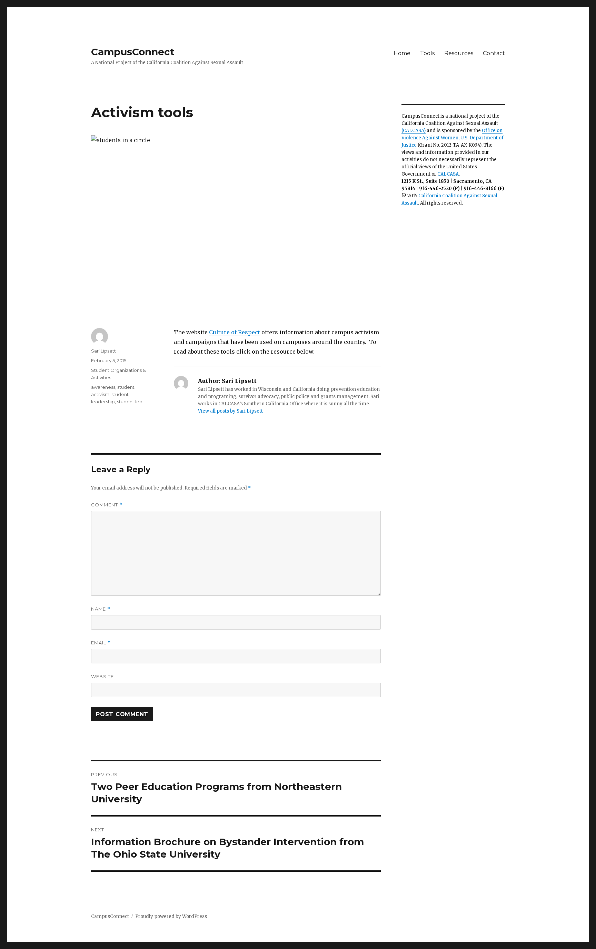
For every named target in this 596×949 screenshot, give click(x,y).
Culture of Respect (234, 332)
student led (129, 401)
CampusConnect (133, 52)
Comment (106, 505)
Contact (494, 53)
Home (402, 53)
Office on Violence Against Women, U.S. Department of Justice (452, 138)
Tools (427, 53)
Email (101, 643)
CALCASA (448, 174)
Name (100, 609)
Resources (458, 53)
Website (102, 676)
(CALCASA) (413, 131)
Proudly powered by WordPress (171, 916)
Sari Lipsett (103, 351)
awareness (103, 387)
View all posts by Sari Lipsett (230, 411)
